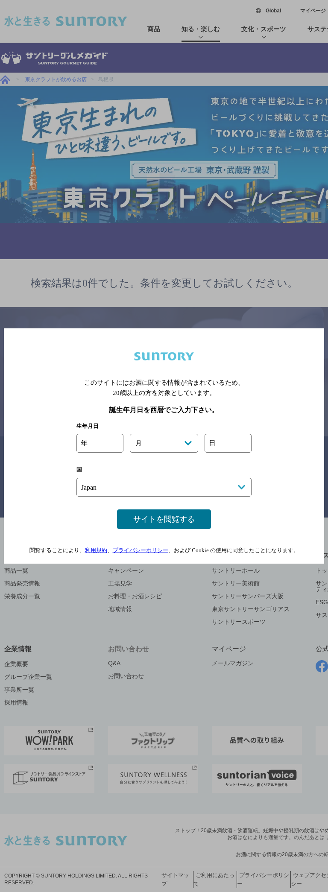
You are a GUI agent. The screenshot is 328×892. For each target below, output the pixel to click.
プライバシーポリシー (140, 550)
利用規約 (96, 550)
